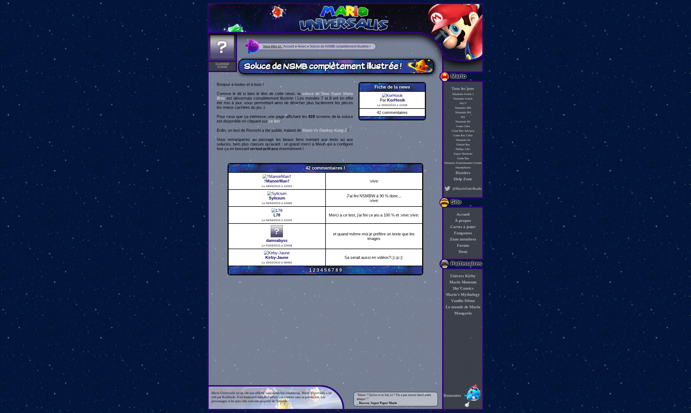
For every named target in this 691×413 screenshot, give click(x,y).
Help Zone (463, 179)
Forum (463, 245)
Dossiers (463, 173)
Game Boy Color (463, 135)
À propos (463, 220)
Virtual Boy (463, 144)
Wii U (462, 103)
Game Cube (463, 126)
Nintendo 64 (463, 139)
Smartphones (463, 167)
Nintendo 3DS (463, 107)
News (302, 46)
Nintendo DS (462, 121)
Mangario (463, 313)
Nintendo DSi (463, 112)
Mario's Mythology (463, 294)
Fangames (463, 233)
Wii (463, 117)
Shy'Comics (463, 288)
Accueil (462, 214)
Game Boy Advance (463, 130)
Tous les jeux (463, 88)
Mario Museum (463, 282)
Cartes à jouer (463, 227)
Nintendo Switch (463, 98)
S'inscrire (222, 66)
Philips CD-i (463, 149)
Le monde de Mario (463, 307)
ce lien (274, 121)
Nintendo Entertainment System (463, 162)
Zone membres (463, 239)
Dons (463, 251)
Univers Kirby (463, 276)
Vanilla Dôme (463, 301)
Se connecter (222, 63)
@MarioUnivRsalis (467, 189)
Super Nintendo (463, 153)
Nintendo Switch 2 (463, 94)
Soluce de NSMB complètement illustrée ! (340, 46)
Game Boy (463, 158)
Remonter (452, 395)
